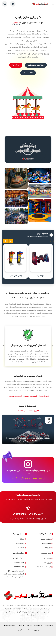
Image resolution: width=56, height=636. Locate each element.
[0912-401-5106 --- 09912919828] (28, 508)
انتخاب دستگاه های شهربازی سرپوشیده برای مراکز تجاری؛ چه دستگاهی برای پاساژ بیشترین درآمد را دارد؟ (28, 439)
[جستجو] (13, 4)
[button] (28, 149)
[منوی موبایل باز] (52, 4)
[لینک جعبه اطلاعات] (4, 4)
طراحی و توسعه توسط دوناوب (28, 630)
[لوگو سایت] (40, 3)
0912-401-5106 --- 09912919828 (28, 514)
